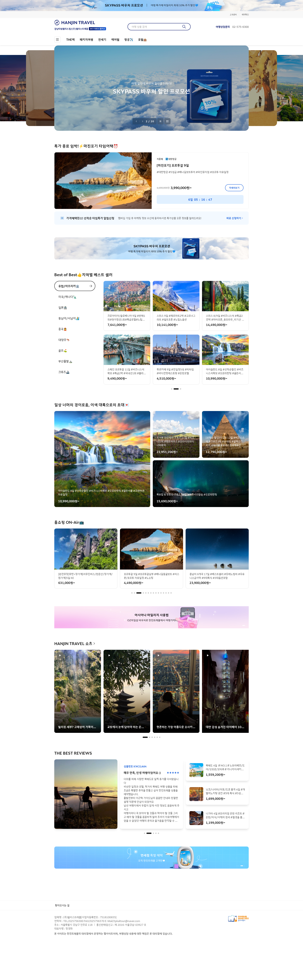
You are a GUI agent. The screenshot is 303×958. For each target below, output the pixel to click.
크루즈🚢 (63, 372)
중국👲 (62, 329)
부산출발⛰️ (65, 361)
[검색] (184, 26)
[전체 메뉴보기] (57, 39)
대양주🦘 (64, 340)
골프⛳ (62, 350)
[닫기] (246, 5)
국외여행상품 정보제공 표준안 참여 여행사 (238, 918)
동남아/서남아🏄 (68, 318)
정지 (160, 121)
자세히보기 (234, 187)
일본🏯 (62, 307)
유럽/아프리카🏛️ (68, 286)
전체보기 (167, 121)
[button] (171, 389)
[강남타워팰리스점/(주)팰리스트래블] (80, 22)
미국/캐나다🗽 (67, 297)
